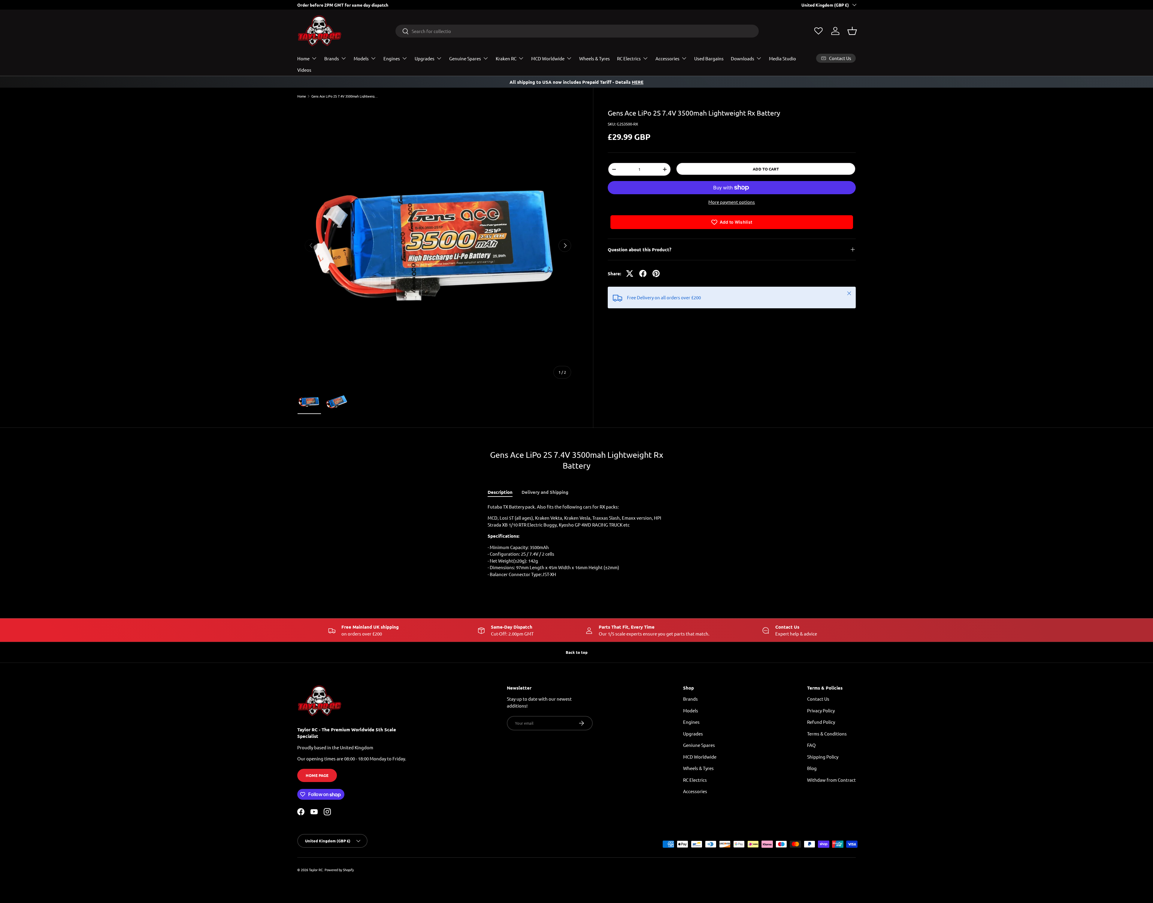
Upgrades (424, 58)
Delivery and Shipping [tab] (545, 492)
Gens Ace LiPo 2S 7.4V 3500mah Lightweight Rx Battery (345, 96)
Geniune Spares (699, 745)
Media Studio (782, 58)
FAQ (811, 745)
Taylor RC (316, 869)
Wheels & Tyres (594, 58)
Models (361, 58)
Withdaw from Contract (831, 780)
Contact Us (818, 699)
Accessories (667, 58)
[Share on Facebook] (642, 273)
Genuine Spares (465, 58)
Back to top (577, 652)
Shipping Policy (822, 757)
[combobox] (577, 31)
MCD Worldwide (547, 58)
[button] (852, 31)
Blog (812, 768)
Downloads (742, 58)
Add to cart (766, 168)
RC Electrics (629, 58)
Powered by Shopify (339, 869)
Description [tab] (500, 492)
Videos (304, 70)
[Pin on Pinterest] (656, 273)
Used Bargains (709, 58)
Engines (391, 58)
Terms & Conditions (827, 733)
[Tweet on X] (629, 273)
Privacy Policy (821, 710)
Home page (317, 775)
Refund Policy (821, 722)
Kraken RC (506, 58)
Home (303, 58)
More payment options (731, 202)
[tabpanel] (576, 542)
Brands (331, 58)
